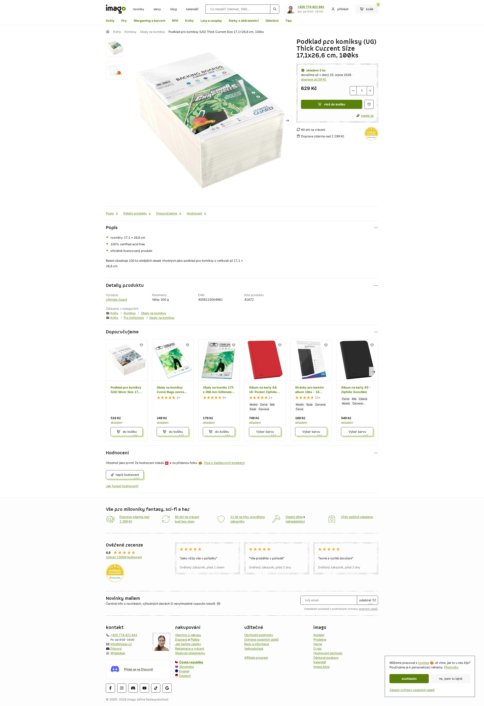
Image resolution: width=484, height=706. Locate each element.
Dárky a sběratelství (244, 20)
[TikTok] (155, 687)
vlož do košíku (334, 104)
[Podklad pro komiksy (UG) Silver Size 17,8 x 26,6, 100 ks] (126, 390)
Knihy (189, 20)
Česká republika (191, 662)
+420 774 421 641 (310, 7)
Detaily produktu (135, 213)
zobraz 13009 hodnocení (124, 557)
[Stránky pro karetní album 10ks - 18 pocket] (311, 390)
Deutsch (185, 676)
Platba (195, 639)
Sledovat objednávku (190, 653)
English (184, 671)
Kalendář (319, 662)
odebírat (365, 600)
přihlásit (342, 9)
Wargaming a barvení (149, 20)
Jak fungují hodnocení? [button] (122, 486)
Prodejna (319, 639)
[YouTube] (144, 687)
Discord (116, 648)
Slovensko (186, 667)
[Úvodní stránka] (108, 31)
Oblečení (271, 20)
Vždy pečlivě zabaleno (357, 517)
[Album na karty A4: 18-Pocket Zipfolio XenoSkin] (265, 390)
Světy (110, 20)
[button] (242, 227)
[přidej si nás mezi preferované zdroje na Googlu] (167, 687)
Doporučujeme (166, 213)
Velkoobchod (253, 648)
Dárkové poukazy (326, 658)
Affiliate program (256, 658)
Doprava (181, 639)
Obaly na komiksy (152, 32)
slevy (157, 9)
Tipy (288, 20)
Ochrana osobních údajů (261, 639)
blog (173, 9)
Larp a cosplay (211, 20)
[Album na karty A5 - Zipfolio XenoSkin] (357, 390)
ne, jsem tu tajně (450, 678)
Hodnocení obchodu (327, 653)
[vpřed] (287, 120)
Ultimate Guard (116, 299)
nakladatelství (295, 521)
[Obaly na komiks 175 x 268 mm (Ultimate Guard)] (219, 390)
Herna (317, 644)
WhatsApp (117, 653)
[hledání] (274, 9)
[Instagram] (121, 687)
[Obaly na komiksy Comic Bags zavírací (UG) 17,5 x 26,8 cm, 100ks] (172, 390)
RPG (175, 20)
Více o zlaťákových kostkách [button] (224, 463)
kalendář (192, 9)
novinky (138, 9)
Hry (124, 20)
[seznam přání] (369, 104)
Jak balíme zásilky (188, 644)
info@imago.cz (121, 644)
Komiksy (130, 32)
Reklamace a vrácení (189, 648)
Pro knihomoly (134, 318)
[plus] (370, 90)
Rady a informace (256, 644)
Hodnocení (194, 213)
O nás (317, 648)
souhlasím (409, 678)
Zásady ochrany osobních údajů (411, 690)
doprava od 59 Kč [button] (313, 79)
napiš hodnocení (127, 475)
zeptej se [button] (367, 116)
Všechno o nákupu (188, 635)
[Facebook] (110, 687)
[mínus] (353, 90)
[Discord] (133, 687)
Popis (110, 213)
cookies (423, 663)
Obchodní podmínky (258, 635)
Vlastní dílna (293, 517)
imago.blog (321, 667)
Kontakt (318, 635)
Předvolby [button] (451, 667)
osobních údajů (368, 608)
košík (372, 8)
